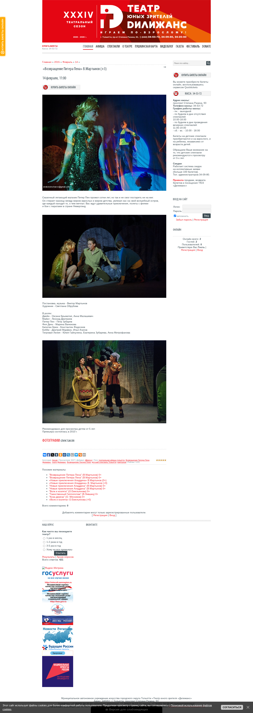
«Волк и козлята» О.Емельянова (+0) (70, 499)
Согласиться (232, 707)
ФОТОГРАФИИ (51, 440)
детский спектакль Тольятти (104, 462)
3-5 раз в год (53, 545)
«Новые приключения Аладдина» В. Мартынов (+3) (78, 483)
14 (76, 62)
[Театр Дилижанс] (126, 41)
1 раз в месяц (54, 538)
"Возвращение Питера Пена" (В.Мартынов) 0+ (75, 474)
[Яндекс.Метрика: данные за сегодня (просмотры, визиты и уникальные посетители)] (52, 568)
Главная (46, 62)
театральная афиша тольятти (112, 460)
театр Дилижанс (59, 462)
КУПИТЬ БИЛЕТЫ (50, 46)
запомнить (182, 216)
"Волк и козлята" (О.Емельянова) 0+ (69, 491)
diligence (88, 460)
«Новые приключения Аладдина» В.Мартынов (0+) (78, 480)
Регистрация (100, 515)
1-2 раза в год (54, 542)
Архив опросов (65, 556)
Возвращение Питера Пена (79, 462)
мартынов (121, 462)
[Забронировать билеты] (61, 88)
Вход (112, 515)
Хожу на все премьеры (59, 549)
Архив (54, 460)
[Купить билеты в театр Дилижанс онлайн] (192, 76)
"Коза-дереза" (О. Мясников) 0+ (67, 496)
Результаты (48, 556)
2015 (57, 62)
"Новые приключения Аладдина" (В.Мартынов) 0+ (77, 485)
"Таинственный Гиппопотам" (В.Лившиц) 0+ (73, 494)
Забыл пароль (184, 219)
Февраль (67, 62)
